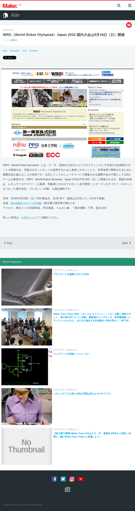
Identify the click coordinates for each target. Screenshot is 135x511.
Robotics (34, 51)
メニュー (129, 5)
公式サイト (27, 217)
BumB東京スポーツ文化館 (26, 203)
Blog (5, 51)
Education (15, 51)
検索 (118, 5)
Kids (24, 51)
